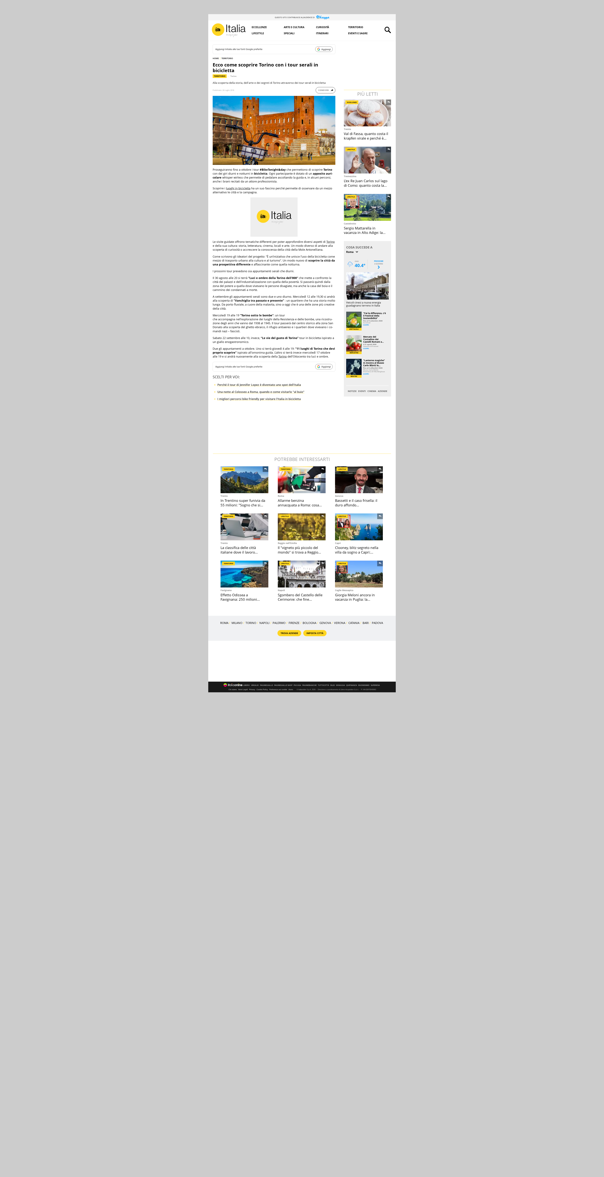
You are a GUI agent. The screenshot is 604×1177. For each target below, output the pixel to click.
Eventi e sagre (358, 33)
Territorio (355, 27)
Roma (281, 495)
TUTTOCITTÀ (323, 685)
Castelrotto (350, 223)
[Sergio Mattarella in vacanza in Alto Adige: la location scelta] (368, 207)
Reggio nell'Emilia (287, 543)
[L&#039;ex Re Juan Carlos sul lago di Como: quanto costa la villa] (368, 160)
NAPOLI (264, 623)
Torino (233, 76)
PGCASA (297, 685)
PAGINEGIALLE (266, 685)
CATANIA (353, 623)
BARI (366, 623)
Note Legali (243, 689)
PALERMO (279, 623)
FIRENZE (294, 623)
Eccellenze (259, 27)
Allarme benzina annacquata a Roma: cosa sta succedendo (298, 505)
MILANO (237, 623)
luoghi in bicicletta (238, 188)
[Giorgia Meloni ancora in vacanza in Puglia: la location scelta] (359, 574)
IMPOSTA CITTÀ (314, 633)
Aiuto (290, 689)
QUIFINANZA (351, 685)
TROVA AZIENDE (289, 633)
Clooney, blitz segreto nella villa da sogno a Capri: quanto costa (356, 552)
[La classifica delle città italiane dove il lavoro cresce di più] (244, 526)
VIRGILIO (255, 685)
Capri (338, 543)
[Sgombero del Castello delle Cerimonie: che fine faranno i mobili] (302, 574)
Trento (347, 129)
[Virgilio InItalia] (228, 30)
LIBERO (246, 685)
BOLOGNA (309, 623)
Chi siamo (233, 689)
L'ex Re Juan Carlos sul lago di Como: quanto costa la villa (365, 185)
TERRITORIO (227, 58)
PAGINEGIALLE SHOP (283, 685)
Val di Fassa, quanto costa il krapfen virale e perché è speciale (366, 138)
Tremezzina (350, 176)
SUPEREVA (375, 685)
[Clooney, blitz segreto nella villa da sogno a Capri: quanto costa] (359, 526)
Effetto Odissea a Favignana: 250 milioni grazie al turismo (239, 599)
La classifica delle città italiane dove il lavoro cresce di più (238, 552)
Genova (339, 495)
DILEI (332, 685)
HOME (216, 58)
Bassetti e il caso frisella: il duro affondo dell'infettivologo (356, 505)
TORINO (251, 623)
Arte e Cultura (294, 27)
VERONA (339, 623)
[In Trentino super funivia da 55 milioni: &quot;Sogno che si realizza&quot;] (244, 479)
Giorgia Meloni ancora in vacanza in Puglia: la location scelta (355, 599)
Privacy (252, 689)
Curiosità (322, 27)
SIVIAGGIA (340, 685)
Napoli (281, 590)
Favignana (226, 590)
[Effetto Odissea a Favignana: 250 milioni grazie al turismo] (244, 574)
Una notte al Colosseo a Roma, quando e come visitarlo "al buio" (260, 392)
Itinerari (322, 33)
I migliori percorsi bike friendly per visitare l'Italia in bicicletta (259, 399)
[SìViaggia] (322, 17)
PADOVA (377, 623)
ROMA (224, 623)
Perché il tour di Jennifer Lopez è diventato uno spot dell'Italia (259, 385)
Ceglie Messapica (344, 590)
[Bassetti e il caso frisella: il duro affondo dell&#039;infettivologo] (359, 479)
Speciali (289, 33)
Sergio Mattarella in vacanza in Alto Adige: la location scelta (363, 232)
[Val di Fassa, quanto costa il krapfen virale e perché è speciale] (368, 112)
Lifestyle (258, 33)
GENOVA (325, 623)
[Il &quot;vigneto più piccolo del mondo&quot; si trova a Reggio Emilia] (302, 526)
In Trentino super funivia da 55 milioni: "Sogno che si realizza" (243, 505)
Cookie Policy (262, 689)
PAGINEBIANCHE (309, 685)
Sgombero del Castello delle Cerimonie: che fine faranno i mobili (300, 599)
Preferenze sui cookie (278, 689)
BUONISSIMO (363, 685)
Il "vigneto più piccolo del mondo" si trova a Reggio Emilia (298, 552)
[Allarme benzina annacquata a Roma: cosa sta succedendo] (302, 479)
